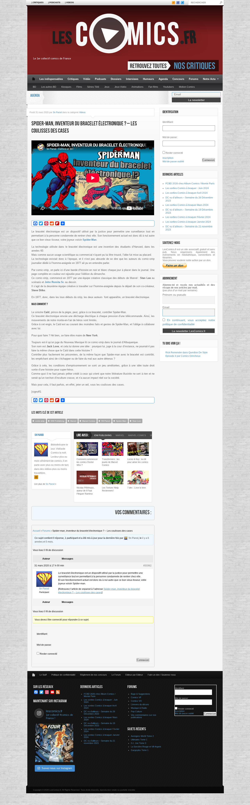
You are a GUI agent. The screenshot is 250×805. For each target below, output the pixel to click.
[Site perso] (36, 477)
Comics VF (136, 697)
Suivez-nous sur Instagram (57, 768)
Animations (137, 87)
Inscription (167, 158)
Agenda (163, 79)
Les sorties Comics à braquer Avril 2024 (186, 193)
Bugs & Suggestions (140, 694)
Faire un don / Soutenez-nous (162, 675)
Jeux (106, 87)
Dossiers (116, 79)
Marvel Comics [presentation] (137, 435)
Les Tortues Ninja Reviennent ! (110, 489)
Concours (178, 79)
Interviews (132, 79)
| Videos (69, 2)
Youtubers (168, 87)
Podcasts (100, 79)
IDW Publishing (57, 421)
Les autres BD (48, 87)
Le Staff (43, 675)
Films (79, 87)
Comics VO (136, 701)
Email (165, 307)
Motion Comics (187, 87)
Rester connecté (48, 653)
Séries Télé (93, 87)
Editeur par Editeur (134, 675)
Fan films (153, 87)
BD (34, 87)
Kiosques (66, 87)
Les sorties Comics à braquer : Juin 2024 (187, 188)
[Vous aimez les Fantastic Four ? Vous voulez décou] (54, 743)
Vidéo (86, 79)
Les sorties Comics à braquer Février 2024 (188, 217)
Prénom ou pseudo (174, 294)
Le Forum (116, 675)
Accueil (36, 530)
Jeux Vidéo (120, 87)
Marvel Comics (88, 421)
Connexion (143, 660)
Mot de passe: (44, 644)
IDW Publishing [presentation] (103, 435)
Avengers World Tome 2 (142, 736)
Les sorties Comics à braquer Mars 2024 (186, 205)
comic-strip (40, 421)
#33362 (147, 565)
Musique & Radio (139, 708)
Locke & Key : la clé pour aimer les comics (137, 460)
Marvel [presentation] (120, 435)
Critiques (73, 79)
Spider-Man (121, 421)
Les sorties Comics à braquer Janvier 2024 (188, 221)
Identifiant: (42, 634)
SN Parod (105, 421)
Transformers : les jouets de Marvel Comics (111, 462)
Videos (82, 112)
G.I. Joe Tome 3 (138, 743)
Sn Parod (57, 112)
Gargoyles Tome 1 (139, 750)
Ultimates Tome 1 (139, 739)
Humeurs (148, 79)
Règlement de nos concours (93, 675)
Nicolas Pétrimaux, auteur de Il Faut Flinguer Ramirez (85, 490)
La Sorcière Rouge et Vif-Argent (146, 746)
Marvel (73, 421)
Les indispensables (51, 79)
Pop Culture (136, 711)
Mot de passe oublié (173, 161)
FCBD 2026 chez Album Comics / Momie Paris (189, 183)
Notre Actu (208, 79)
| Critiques (38, 2)
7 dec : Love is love (136, 487)
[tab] (103, 436)
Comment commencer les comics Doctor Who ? (87, 462)
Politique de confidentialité (63, 675)
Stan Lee (136, 421)
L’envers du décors (140, 704)
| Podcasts (54, 2)
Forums (193, 79)
